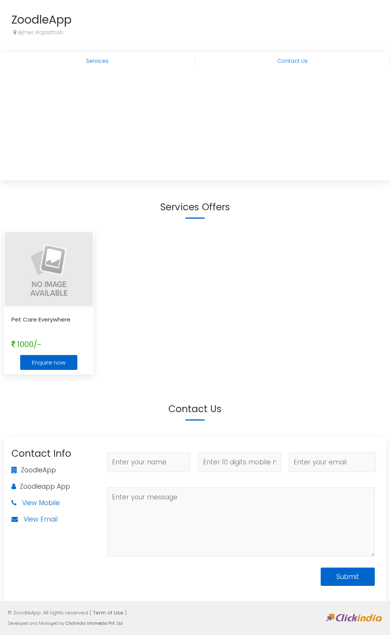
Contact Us (292, 61)
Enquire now (49, 362)
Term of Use (108, 612)
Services (97, 61)
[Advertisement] (195, 127)
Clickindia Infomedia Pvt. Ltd (94, 623)
